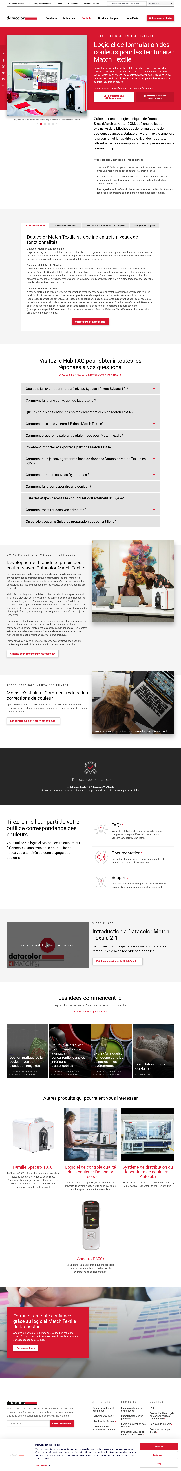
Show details (41, 1466)
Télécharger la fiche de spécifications (156, 97)
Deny (158, 1464)
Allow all (159, 1446)
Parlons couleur (25, 1348)
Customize (157, 1455)
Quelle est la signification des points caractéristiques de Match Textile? (79, 412)
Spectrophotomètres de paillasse (132, 1409)
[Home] (22, 18)
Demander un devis (161, 18)
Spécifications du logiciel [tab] (65, 225)
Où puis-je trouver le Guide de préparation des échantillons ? (71, 521)
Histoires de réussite (103, 1421)
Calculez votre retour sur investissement (32, 653)
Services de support (160, 1424)
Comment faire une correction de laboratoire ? (61, 400)
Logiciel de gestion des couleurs (133, 1425)
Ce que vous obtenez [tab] (35, 225)
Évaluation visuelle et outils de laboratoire (132, 1433)
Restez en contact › (62, 1423)
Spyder (59, 4)
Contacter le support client (160, 1430)
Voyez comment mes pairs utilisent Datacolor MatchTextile (90, 374)
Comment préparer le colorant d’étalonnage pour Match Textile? (74, 435)
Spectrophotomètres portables (132, 1417)
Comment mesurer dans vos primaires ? (56, 510)
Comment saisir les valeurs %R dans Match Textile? (64, 424)
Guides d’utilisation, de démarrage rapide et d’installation (162, 1416)
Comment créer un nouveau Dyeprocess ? (57, 475)
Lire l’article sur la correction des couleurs (32, 720)
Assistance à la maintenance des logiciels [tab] (105, 225)
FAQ (152, 1408)
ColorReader (73, 4)
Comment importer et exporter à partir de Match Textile (68, 447)
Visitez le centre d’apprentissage (90, 1011)
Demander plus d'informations (114, 97)
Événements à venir (102, 1416)
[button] (3, 60)
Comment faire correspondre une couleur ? (58, 486)
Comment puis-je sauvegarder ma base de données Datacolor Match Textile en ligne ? (86, 461)
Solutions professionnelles (40, 4)
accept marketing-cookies (41, 945)
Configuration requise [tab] (144, 225)
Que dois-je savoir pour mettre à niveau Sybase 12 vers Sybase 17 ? (77, 389)
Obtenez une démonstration (90, 321)
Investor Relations (91, 4)
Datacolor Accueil (16, 4)
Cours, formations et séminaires (103, 1409)
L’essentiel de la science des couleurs (103, 1428)
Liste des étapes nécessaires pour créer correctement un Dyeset (75, 498)
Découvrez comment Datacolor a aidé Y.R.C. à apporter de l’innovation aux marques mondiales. (90, 790)
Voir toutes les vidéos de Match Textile (117, 961)
